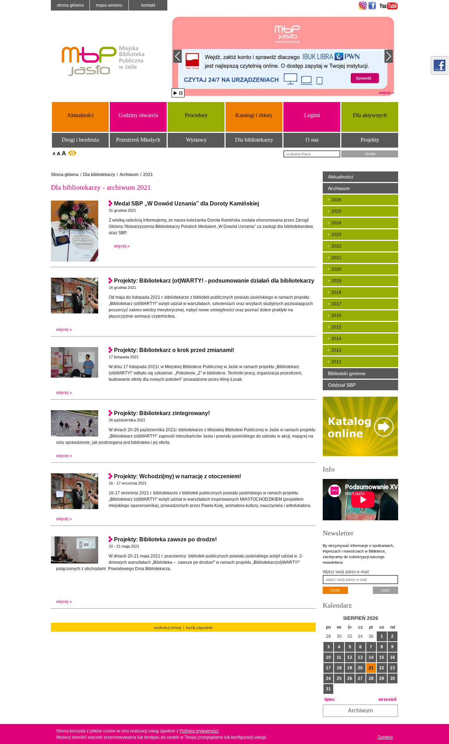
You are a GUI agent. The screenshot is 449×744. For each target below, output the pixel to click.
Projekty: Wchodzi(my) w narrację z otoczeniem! (177, 476)
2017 (336, 304)
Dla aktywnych (370, 115)
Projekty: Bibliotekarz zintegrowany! (162, 413)
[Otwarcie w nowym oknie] (362, 5)
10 (328, 657)
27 (360, 678)
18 (339, 667)
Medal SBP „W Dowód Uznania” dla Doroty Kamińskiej (186, 204)
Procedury (196, 115)
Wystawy (196, 140)
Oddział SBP (342, 385)
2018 (336, 292)
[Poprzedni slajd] (177, 56)
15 (381, 657)
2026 (336, 199)
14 (371, 657)
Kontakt (148, 5)
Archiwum (129, 174)
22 (381, 667)
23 (392, 667)
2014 (336, 338)
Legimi (312, 115)
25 (339, 678)
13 (360, 657)
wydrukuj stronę (167, 627)
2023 (336, 234)
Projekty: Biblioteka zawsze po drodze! (165, 539)
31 (328, 688)
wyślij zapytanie (199, 627)
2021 (148, 174)
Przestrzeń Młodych (138, 140)
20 (360, 667)
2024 (336, 223)
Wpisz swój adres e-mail (346, 571)
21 (371, 667)
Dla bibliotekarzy (254, 140)
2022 (336, 246)
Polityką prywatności (199, 731)
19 (349, 667)
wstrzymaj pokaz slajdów (180, 93)
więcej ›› (386, 92)
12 (349, 657)
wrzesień (387, 699)
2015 (336, 327)
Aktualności (80, 115)
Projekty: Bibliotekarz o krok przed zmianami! (174, 350)
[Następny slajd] (388, 56)
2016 (336, 315)
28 (371, 678)
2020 (336, 269)
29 (381, 678)
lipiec (329, 699)
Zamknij (385, 737)
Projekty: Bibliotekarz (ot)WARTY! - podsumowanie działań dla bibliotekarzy (214, 281)
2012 (336, 361)
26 (349, 678)
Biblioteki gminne (347, 373)
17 (328, 667)
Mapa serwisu (109, 5)
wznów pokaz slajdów (175, 93)
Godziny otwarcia (138, 115)
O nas (312, 140)
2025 (336, 211)
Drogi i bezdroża (80, 140)
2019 (336, 280)
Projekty (370, 140)
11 (339, 657)
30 (392, 678)
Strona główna (70, 5)
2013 (336, 350)
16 (392, 657)
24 (328, 678)
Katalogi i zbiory (254, 115)
